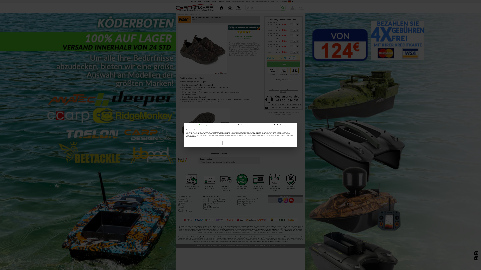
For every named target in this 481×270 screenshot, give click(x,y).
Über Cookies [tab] (278, 125)
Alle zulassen (277, 143)
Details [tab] (240, 125)
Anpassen (239, 143)
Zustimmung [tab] (203, 125)
